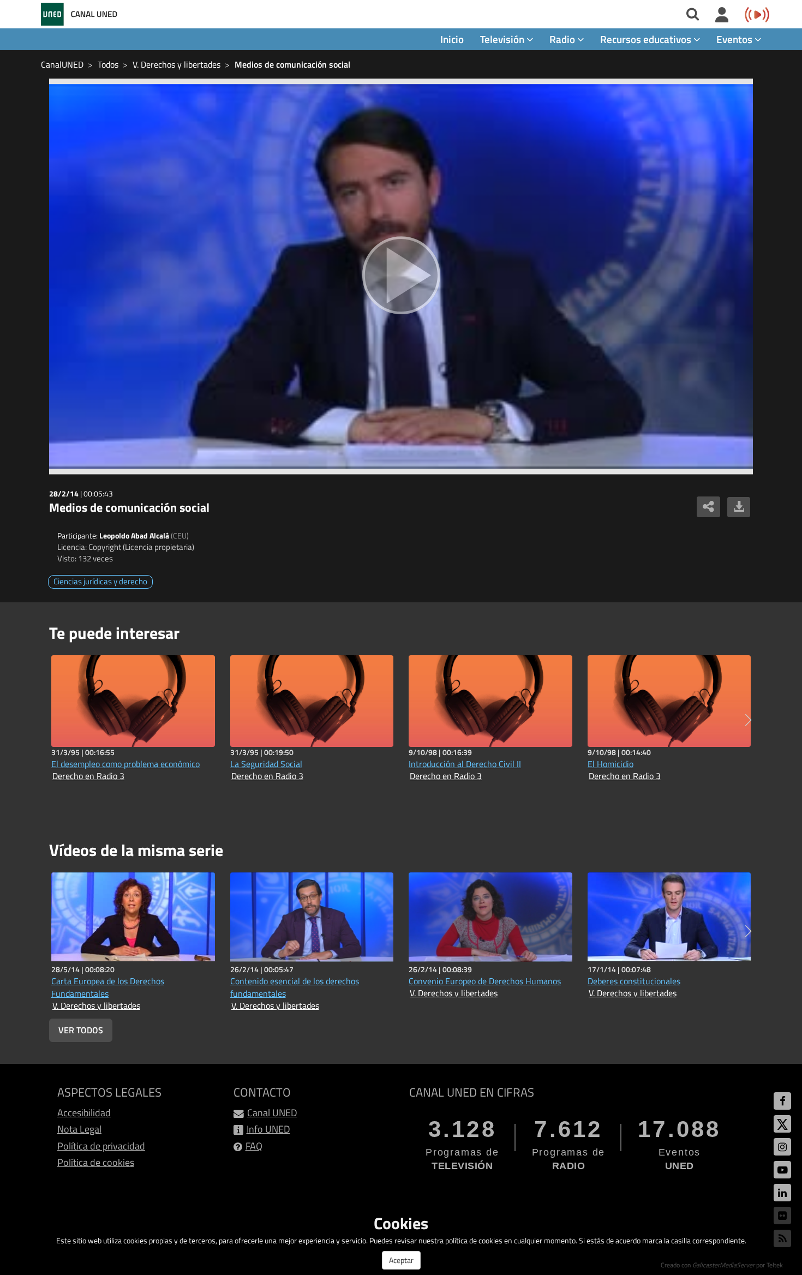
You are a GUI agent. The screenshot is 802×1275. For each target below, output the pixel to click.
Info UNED (268, 1129)
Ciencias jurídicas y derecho (100, 581)
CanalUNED (62, 64)
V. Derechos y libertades (176, 64)
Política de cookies (95, 1162)
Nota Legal (79, 1129)
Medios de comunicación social (292, 64)
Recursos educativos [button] (646, 39)
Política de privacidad (101, 1146)
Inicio (452, 39)
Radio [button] (563, 39)
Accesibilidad (84, 1112)
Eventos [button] (735, 39)
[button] (748, 720)
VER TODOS (80, 1030)
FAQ (254, 1146)
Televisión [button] (503, 39)
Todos (108, 64)
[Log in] (722, 15)
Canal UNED (272, 1112)
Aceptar (401, 1260)
